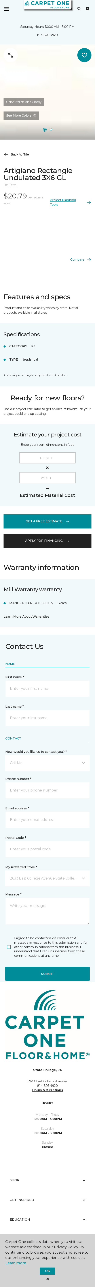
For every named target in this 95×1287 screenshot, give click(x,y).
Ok (47, 1271)
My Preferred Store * (21, 867)
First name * (14, 677)
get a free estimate (44, 521)
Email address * (17, 808)
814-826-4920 (47, 35)
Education (20, 1220)
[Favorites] (79, 9)
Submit (47, 974)
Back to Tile (20, 154)
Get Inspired (22, 1200)
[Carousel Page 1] (45, 130)
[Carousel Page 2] (51, 130)
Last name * (14, 706)
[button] (47, 763)
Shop (14, 1180)
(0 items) (87, 8)
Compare (77, 259)
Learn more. (16, 1263)
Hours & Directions (47, 1090)
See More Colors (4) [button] (21, 115)
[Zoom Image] (11, 55)
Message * (13, 894)
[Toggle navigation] (6, 9)
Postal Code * (15, 837)
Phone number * (18, 778)
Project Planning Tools (63, 202)
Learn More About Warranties (26, 617)
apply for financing (44, 541)
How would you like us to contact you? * (36, 751)
